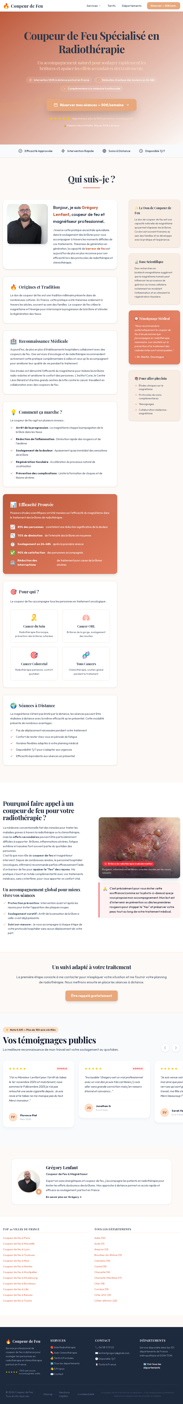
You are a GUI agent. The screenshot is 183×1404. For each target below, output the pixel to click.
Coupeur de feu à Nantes (17, 1266)
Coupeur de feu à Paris (16, 1238)
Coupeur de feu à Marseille (18, 1243)
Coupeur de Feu (23, 1341)
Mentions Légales (64, 1394)
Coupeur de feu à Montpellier (20, 1272)
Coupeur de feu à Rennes (18, 1295)
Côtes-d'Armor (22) (105, 1300)
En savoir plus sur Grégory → (64, 1197)
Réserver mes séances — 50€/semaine (92, 105)
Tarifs (111, 5)
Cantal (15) (100, 1266)
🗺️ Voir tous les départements (152, 1365)
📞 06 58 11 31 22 (104, 1347)
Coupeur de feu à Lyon (16, 1249)
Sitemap (48, 1394)
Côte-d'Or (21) (102, 1295)
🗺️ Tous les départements (65, 1363)
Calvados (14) (102, 1260)
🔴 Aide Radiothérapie (63, 1347)
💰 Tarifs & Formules (62, 1358)
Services (92, 5)
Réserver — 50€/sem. (164, 5)
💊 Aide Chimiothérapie (63, 1352)
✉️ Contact (56, 1374)
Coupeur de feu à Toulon (17, 1300)
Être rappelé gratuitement (91, 996)
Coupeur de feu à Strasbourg (20, 1277)
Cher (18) (99, 1283)
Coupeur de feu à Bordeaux (19, 1283)
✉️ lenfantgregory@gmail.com (112, 1353)
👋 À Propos (57, 1368)
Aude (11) (99, 1243)
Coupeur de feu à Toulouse (19, 1255)
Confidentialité (86, 1394)
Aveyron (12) (101, 1249)
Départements (131, 5)
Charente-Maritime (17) (108, 1277)
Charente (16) (102, 1272)
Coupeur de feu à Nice (16, 1260)
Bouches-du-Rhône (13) (108, 1255)
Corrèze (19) (101, 1289)
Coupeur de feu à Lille (15, 1289)
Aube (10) (99, 1238)
